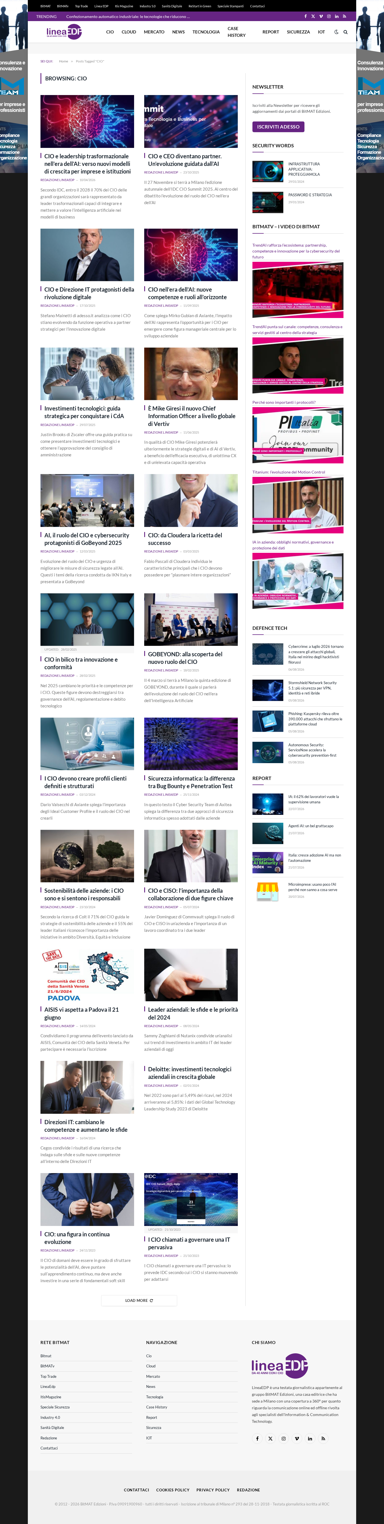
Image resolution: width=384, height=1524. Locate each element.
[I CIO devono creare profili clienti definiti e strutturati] (87, 744)
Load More (136, 1300)
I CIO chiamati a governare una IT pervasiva (189, 1243)
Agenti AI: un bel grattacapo (310, 826)
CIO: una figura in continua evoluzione (77, 1238)
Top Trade (81, 6)
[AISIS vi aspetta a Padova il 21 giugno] (87, 975)
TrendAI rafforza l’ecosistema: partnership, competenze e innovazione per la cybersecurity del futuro (296, 251)
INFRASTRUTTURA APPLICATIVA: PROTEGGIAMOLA (304, 169)
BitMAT (45, 6)
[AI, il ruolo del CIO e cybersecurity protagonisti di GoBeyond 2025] (87, 500)
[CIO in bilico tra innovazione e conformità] (87, 619)
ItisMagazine (50, 1397)
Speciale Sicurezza (55, 1407)
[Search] (345, 32)
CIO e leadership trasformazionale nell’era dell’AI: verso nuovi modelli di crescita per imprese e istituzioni (87, 164)
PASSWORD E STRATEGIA (310, 195)
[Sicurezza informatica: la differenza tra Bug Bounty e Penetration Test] (191, 744)
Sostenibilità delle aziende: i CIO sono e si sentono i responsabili (84, 894)
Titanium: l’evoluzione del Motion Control (288, 472)
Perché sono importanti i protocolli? (284, 402)
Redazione (48, 1438)
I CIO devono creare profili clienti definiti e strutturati (85, 782)
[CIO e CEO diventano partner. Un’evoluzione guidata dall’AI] (191, 121)
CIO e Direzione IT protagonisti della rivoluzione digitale (89, 293)
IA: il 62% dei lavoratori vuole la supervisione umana (313, 799)
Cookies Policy (173, 1490)
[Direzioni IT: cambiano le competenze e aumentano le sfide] (87, 1087)
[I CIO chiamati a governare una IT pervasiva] (191, 1199)
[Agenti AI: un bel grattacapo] (267, 833)
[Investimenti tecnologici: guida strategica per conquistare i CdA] (87, 374)
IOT (321, 31)
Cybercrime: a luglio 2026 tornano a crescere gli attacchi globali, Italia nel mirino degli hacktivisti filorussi (316, 654)
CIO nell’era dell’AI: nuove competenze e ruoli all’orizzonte (187, 293)
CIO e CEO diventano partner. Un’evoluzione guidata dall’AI (185, 160)
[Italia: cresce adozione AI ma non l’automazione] (267, 862)
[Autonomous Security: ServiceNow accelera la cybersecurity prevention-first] (267, 752)
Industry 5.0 (147, 6)
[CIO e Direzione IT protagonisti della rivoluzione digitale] (87, 255)
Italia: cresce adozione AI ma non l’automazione (314, 858)
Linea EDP (101, 6)
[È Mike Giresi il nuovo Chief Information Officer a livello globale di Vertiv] (191, 374)
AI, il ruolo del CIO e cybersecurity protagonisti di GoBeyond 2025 (86, 539)
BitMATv (63, 6)
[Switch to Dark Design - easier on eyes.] (336, 32)
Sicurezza (298, 31)
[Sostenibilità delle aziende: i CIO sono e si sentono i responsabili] (87, 856)
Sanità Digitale (172, 6)
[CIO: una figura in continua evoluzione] (87, 1199)
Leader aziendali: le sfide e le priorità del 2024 (193, 1013)
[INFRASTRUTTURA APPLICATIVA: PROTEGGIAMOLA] (267, 171)
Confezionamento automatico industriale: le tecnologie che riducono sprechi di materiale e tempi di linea (129, 16)
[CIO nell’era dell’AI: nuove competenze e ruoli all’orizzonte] (191, 255)
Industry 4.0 (50, 1417)
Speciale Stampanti (231, 6)
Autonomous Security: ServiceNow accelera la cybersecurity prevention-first (312, 750)
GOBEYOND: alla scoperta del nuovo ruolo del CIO (185, 658)
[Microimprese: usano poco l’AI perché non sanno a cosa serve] (267, 892)
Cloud (129, 31)
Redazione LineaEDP (57, 180)
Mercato (154, 31)
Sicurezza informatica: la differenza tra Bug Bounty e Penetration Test (191, 782)
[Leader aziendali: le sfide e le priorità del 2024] (191, 975)
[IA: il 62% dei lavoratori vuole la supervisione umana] (267, 804)
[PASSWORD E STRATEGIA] (267, 202)
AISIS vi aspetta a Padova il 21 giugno (81, 1013)
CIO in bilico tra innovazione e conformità (81, 663)
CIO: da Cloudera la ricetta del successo (185, 539)
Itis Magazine (124, 6)
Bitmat (45, 1356)
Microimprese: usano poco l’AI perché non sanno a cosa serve (312, 887)
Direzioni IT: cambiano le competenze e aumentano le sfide (86, 1126)
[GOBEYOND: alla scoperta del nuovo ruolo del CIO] (191, 619)
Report (271, 31)
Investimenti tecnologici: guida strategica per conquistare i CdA (84, 412)
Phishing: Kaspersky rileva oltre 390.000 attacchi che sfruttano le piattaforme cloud (315, 718)
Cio (110, 31)
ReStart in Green (200, 6)
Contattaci (257, 6)
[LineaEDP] (64, 31)
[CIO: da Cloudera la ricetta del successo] (191, 500)
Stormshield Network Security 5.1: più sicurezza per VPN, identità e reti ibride (312, 687)
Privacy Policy (213, 1490)
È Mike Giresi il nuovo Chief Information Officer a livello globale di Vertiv (192, 416)
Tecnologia (206, 31)
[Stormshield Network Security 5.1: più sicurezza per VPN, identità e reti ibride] (267, 690)
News (178, 31)
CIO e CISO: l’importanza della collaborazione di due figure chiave (190, 894)
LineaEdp (47, 1386)
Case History (237, 32)
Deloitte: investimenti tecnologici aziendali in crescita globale (189, 1073)
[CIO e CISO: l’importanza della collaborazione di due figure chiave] (191, 856)
